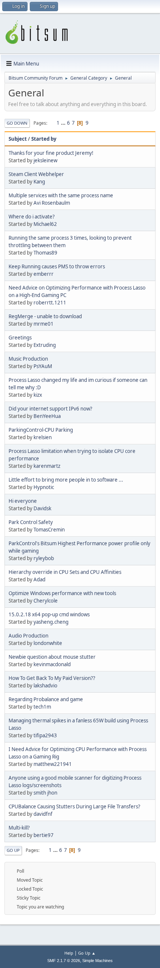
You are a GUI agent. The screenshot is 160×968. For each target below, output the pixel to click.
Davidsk (42, 508)
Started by (44, 138)
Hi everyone (23, 501)
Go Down (17, 123)
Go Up (13, 850)
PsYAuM (42, 366)
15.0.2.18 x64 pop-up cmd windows (49, 614)
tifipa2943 (45, 735)
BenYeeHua (47, 416)
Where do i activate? (32, 216)
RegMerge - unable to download (45, 316)
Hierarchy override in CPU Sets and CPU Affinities (65, 572)
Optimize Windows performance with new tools (62, 593)
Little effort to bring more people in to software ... (66, 479)
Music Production (28, 358)
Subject (18, 138)
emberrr (43, 274)
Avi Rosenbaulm (51, 202)
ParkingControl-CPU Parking (41, 430)
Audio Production (28, 635)
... (64, 122)
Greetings (20, 337)
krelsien (42, 437)
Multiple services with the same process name (61, 195)
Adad (39, 579)
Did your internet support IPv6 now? (50, 408)
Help (68, 953)
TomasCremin (49, 529)
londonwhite (47, 643)
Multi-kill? (19, 827)
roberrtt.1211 (49, 302)
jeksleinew (45, 160)
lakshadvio (45, 685)
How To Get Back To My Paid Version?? (52, 678)
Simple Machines (97, 960)
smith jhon (45, 792)
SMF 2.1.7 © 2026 (63, 960)
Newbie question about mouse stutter (52, 657)
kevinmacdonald (52, 664)
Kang (39, 181)
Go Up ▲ (87, 953)
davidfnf (42, 814)
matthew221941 (52, 764)
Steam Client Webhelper (36, 174)
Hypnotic (43, 487)
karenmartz (46, 466)
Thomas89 (45, 252)
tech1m (42, 706)
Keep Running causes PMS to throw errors (57, 266)
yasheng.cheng (50, 622)
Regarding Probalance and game (46, 699)
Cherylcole (45, 600)
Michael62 (45, 224)
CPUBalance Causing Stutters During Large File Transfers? (74, 806)
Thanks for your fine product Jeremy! (51, 153)
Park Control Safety (31, 522)
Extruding (44, 345)
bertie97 (43, 835)
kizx (37, 395)
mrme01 (43, 323)
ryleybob (43, 558)
